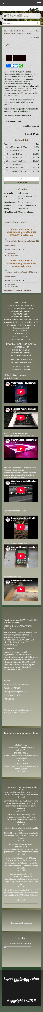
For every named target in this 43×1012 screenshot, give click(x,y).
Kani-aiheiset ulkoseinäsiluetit (21, 319)
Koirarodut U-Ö (21, 339)
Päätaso (6, 31)
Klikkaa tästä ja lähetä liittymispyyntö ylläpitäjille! (19, 642)
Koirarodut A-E (21, 33)
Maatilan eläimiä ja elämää (21, 344)
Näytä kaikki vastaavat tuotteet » (17, 290)
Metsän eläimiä (21, 347)
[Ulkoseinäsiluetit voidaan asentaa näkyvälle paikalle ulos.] (21, 50)
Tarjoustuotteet (21, 366)
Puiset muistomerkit (21, 360)
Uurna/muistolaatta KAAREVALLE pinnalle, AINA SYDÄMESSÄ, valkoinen (21, 232)
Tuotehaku (35, 31)
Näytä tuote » (10, 245)
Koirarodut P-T (21, 337)
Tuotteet (5, 3)
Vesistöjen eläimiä (21, 355)
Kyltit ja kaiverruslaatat (21, 308)
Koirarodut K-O (21, 334)
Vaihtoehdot (11, 253)
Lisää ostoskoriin (12, 255)
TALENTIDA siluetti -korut (21, 362)
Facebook (9, 699)
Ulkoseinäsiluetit (15, 31)
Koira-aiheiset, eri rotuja (21, 325)
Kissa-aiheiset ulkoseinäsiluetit (21, 322)
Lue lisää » (21, 750)
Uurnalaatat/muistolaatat (21, 305)
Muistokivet (20, 302)
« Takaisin (35, 37)
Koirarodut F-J (21, 331)
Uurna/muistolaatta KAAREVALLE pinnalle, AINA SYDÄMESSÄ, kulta (21, 263)
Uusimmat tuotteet (21, 369)
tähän (18, 669)
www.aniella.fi (12, 695)
